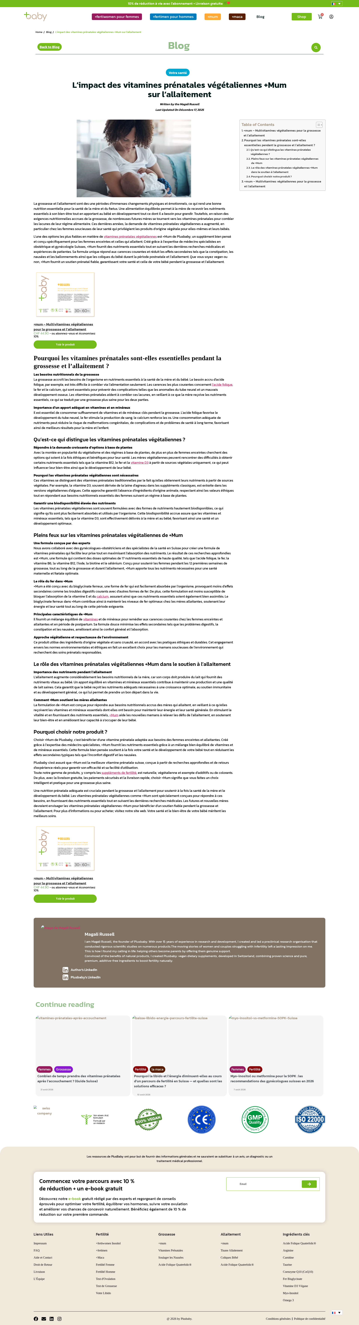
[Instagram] (59, 1319)
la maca (157, 1069)
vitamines (90, 619)
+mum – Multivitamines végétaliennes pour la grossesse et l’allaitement (63, 327)
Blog (260, 16)
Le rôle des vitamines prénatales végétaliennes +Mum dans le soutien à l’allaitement (284, 170)
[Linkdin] (51, 1319)
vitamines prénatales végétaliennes (130, 236)
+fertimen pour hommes (173, 16)
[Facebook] (36, 1319)
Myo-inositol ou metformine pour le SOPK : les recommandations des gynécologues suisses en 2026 (272, 1078)
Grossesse (63, 1069)
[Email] (44, 1319)
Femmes (44, 1069)
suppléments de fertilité (119, 772)
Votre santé (178, 72)
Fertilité (140, 1069)
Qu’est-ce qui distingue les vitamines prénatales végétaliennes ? (281, 152)
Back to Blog (49, 46)
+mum (213, 16)
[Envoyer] (309, 1184)
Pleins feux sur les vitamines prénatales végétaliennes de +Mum (284, 161)
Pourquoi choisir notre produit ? (271, 176)
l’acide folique (222, 384)
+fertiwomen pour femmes (117, 16)
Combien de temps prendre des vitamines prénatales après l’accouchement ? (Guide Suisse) (78, 1078)
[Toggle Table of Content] (317, 125)
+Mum (113, 715)
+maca (237, 16)
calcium (102, 596)
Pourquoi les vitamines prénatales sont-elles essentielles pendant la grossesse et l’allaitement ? (279, 142)
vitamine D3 (139, 462)
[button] (337, 3)
